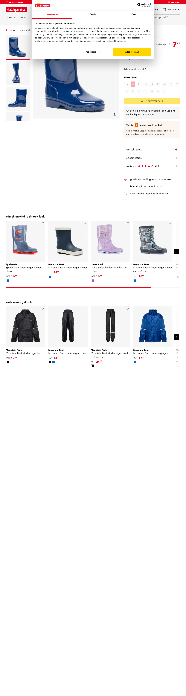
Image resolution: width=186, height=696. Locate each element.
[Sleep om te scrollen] (78, 287)
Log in (129, 130)
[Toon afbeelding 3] (18, 99)
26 (164, 84)
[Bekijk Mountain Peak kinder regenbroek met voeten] (110, 326)
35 (164, 91)
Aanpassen (91, 52)
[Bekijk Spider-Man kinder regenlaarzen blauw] (25, 240)
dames (9, 17)
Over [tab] (134, 14)
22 (139, 84)
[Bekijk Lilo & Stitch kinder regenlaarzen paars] (110, 240)
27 (170, 84)
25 (158, 84)
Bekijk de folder (16, 2)
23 (145, 84)
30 (133, 91)
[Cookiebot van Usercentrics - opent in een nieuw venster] (139, 5)
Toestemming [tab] (52, 15)
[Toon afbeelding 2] (18, 73)
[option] (8, 280)
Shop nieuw (175, 2)
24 (151, 84)
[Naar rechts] (176, 251)
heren (23, 17)
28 (177, 84)
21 (133, 84)
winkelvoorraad (149, 110)
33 (151, 91)
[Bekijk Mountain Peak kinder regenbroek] (68, 326)
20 (126, 84)
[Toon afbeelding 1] (18, 47)
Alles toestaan (132, 52)
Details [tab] (93, 14)
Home (22, 30)
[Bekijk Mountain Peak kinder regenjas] (25, 326)
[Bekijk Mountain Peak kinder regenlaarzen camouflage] (153, 240)
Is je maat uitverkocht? (135, 69)
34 (158, 91)
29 (126, 91)
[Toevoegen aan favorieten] (43, 223)
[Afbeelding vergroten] (115, 114)
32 (145, 91)
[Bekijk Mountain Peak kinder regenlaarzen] (68, 240)
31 (139, 91)
